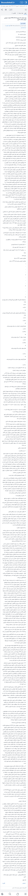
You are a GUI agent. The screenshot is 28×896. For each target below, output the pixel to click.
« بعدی (24, 883)
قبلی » (3, 883)
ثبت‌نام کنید (23, 28)
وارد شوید (8, 25)
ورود (22, 2)
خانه (26, 6)
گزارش (11, 9)
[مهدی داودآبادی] (8, 2)
